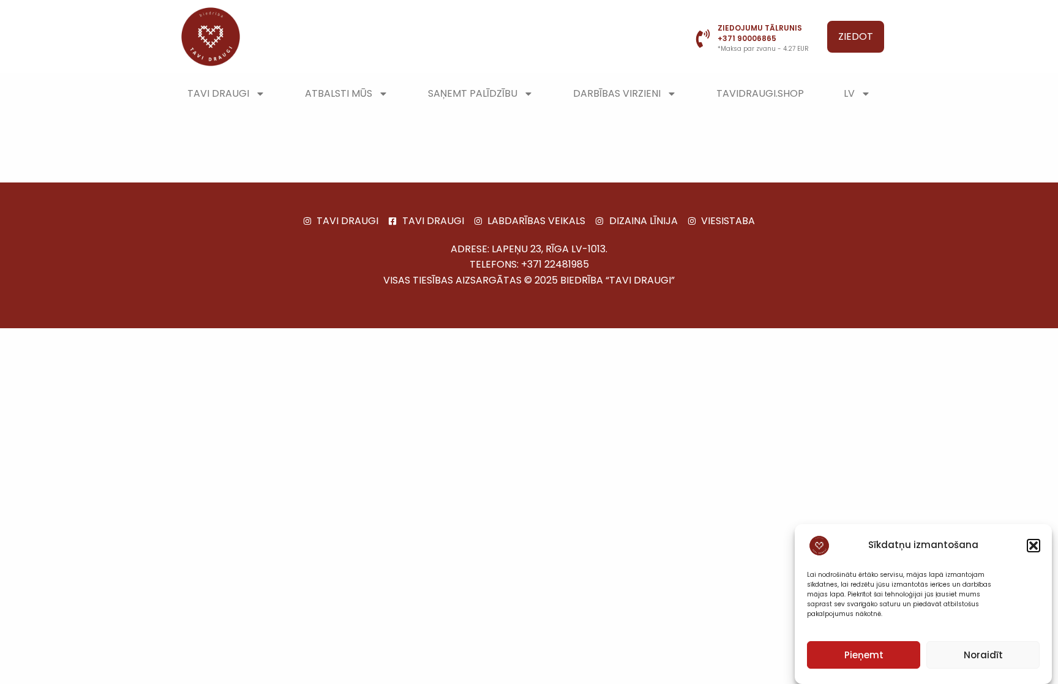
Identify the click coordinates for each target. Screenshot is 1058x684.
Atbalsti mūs (338, 93)
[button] (1033, 545)
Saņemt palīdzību (472, 93)
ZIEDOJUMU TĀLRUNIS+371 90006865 (760, 33)
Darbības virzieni (617, 93)
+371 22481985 (555, 264)
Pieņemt (864, 654)
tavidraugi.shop (760, 93)
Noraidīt (983, 654)
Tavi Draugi (218, 93)
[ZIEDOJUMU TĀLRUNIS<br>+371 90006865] (703, 38)
